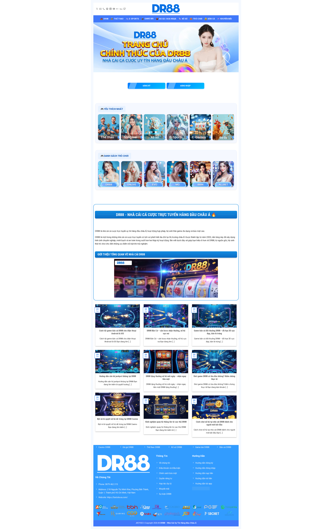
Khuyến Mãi (226, 19)
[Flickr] (117, 9)
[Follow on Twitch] (125, 9)
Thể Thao (118, 19)
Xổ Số (184, 19)
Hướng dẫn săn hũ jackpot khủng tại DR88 (117, 376)
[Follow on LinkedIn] (110, 9)
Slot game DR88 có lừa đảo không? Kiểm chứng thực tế (214, 377)
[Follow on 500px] (121, 9)
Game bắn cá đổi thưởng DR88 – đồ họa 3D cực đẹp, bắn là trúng (214, 332)
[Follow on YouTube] (114, 9)
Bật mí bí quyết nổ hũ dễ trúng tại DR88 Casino (117, 419)
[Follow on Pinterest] (107, 9)
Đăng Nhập (185, 86)
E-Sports (134, 19)
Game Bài (149, 19)
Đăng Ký (146, 86)
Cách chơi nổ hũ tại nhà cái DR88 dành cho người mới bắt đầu (214, 423)
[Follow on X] (97, 9)
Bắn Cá (211, 19)
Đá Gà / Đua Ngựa (167, 19)
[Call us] (104, 9)
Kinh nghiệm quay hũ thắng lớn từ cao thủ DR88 (165, 422)
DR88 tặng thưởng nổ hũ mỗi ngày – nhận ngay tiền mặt (166, 377)
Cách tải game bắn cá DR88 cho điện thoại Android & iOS (117, 332)
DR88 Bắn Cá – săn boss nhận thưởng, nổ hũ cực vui (166, 332)
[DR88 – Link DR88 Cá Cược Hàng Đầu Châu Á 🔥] (166, 9)
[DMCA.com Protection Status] (201, 488)
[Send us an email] (100, 9)
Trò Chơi (197, 19)
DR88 (105, 19)
